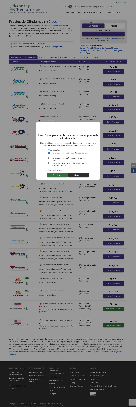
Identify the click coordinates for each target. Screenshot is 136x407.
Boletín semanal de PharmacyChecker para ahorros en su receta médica (69, 164)
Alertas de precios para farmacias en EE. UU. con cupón (68, 159)
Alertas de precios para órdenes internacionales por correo (69, 154)
